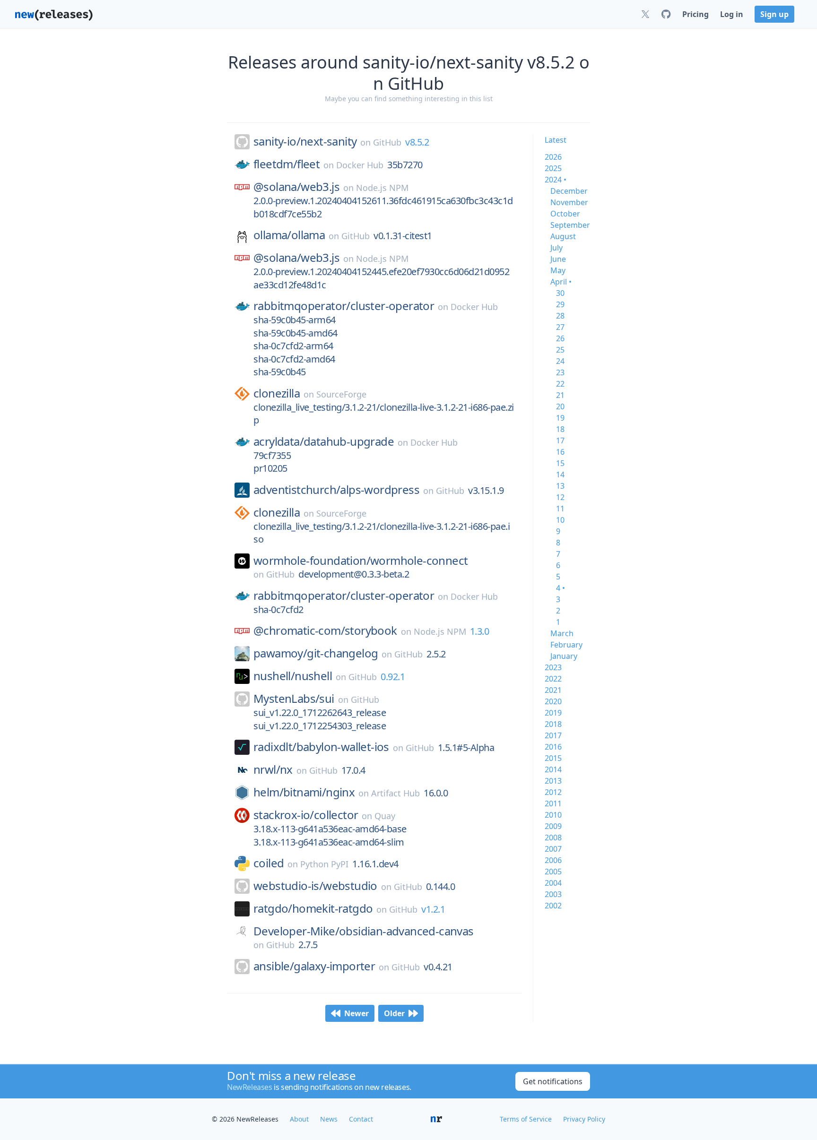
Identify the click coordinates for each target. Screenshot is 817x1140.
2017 (553, 735)
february (566, 644)
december (569, 191)
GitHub (387, 142)
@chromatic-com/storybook (325, 630)
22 (560, 384)
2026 (553, 157)
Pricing (695, 14)
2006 (553, 860)
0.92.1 (393, 676)
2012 (553, 792)
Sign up (774, 14)
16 (560, 452)
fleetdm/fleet (286, 164)
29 (560, 304)
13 (560, 486)
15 (560, 463)
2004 (553, 883)
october (565, 213)
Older (394, 1013)
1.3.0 (479, 631)
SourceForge (341, 394)
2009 (553, 826)
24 (560, 361)
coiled (268, 863)
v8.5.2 (417, 142)
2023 (553, 667)
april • (561, 281)
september (570, 225)
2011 (553, 803)
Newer (356, 1013)
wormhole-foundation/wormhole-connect (360, 560)
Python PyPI (324, 864)
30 (560, 293)
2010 (553, 815)
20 (560, 406)
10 (560, 520)
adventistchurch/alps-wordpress (336, 490)
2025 (553, 168)
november (569, 202)
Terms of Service (526, 1118)
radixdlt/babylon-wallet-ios (321, 747)
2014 (553, 769)
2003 (553, 894)
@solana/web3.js (296, 187)
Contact (361, 1118)
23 (560, 372)
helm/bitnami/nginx (304, 792)
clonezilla (276, 393)
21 (560, 395)
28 (560, 316)
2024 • (555, 179)
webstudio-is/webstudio (315, 886)
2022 (553, 679)
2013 (553, 781)
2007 (553, 849)
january (563, 656)
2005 (553, 871)
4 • (560, 588)
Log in (731, 14)
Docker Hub (359, 165)
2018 (553, 724)
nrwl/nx (273, 769)
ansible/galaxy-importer (314, 966)
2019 (553, 713)
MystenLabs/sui (293, 698)
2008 (553, 837)
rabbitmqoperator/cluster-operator (343, 306)
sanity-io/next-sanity (304, 141)
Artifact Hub (395, 793)
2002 (553, 905)
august (563, 236)
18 (560, 429)
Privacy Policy (584, 1118)
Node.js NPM (382, 187)
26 (560, 338)
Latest (555, 140)
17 (560, 440)
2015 (553, 758)
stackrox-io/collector (305, 815)
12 (560, 497)
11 (560, 508)
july (556, 247)
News (329, 1118)
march (562, 633)
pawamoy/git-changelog (315, 653)
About (299, 1118)
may (557, 270)
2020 (553, 701)
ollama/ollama (289, 235)
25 (560, 350)
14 (560, 474)
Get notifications (552, 1081)
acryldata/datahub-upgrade (323, 441)
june (558, 259)
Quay (384, 815)
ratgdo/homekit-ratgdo (313, 908)
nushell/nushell (292, 676)
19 (560, 418)
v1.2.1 (433, 909)
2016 (553, 747)
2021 (553, 690)
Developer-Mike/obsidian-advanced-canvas (363, 931)
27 (560, 327)
